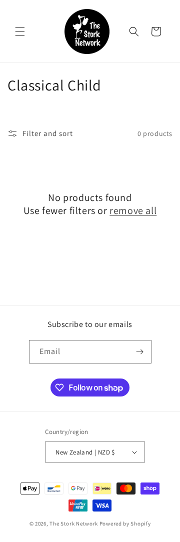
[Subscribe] (140, 352)
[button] (20, 31)
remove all (133, 210)
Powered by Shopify (125, 523)
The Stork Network (74, 523)
